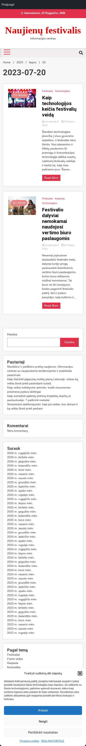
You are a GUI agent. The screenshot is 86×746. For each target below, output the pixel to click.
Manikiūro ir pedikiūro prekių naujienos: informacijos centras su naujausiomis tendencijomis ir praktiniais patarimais (40, 371)
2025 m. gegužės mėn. (21, 511)
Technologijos (62, 91)
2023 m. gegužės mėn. (21, 611)
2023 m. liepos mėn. (20, 603)
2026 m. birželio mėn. (21, 457)
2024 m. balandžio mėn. (22, 565)
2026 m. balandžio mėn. (22, 465)
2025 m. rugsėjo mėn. (21, 494)
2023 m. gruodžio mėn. (22, 582)
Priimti (43, 710)
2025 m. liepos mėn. (20, 503)
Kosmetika (13, 667)
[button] (80, 673)
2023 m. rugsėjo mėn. (21, 595)
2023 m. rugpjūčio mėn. (22, 599)
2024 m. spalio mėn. (20, 540)
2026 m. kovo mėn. (19, 469)
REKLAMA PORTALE (52, 741)
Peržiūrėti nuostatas (43, 732)
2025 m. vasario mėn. (21, 524)
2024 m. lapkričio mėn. (21, 536)
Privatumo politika (29, 741)
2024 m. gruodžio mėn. (22, 532)
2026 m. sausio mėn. (20, 478)
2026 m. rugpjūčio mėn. (22, 453)
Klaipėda (60, 198)
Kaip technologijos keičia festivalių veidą (59, 106)
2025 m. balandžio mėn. (22, 515)
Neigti (43, 721)
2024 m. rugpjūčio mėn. (22, 549)
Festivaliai (47, 91)
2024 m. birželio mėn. (21, 557)
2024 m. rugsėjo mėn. (21, 545)
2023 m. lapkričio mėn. (21, 586)
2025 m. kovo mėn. (19, 519)
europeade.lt (51, 121)
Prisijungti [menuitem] (8, 4)
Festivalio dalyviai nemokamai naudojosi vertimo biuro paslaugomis (56, 224)
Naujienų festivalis (43, 30)
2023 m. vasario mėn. (21, 624)
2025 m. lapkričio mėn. (21, 486)
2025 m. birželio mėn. (21, 507)
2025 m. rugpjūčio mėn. (22, 499)
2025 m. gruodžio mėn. (22, 482)
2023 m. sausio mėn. (20, 628)
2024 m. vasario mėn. (21, 574)
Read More (51, 177)
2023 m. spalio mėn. (20, 591)
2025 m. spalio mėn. (20, 490)
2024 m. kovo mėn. (19, 570)
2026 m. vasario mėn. (21, 474)
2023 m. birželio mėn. (21, 607)
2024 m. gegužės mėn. (21, 561)
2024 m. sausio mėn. (20, 578)
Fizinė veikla (15, 658)
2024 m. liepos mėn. (20, 553)
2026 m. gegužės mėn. (21, 461)
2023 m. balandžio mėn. (22, 616)
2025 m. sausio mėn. (20, 528)
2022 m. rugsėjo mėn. (21, 632)
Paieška (12, 334)
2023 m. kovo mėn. (19, 620)
